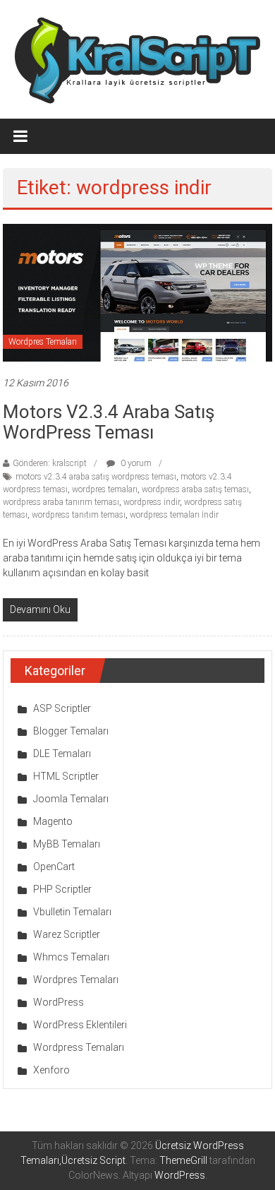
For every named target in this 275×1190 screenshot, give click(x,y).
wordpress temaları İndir (174, 515)
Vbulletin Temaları (72, 911)
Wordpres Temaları (42, 342)
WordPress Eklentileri (80, 1024)
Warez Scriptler (66, 934)
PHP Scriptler (62, 889)
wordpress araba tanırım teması (61, 502)
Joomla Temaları (71, 798)
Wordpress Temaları (78, 1047)
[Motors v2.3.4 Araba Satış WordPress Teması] (137, 291)
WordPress (58, 1002)
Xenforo (51, 1070)
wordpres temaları (105, 489)
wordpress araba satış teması (195, 489)
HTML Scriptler (66, 776)
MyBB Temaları (66, 844)
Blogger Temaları (71, 731)
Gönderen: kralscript (50, 463)
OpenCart (54, 866)
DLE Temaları (62, 753)
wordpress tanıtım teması (79, 515)
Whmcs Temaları (71, 957)
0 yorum (135, 463)
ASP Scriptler (62, 708)
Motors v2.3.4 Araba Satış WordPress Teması (108, 422)
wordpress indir (151, 502)
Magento (53, 821)
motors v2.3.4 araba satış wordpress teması (96, 477)
